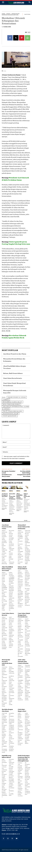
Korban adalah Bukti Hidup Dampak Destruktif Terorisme (23, 473)
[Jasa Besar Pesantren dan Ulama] (5, 487)
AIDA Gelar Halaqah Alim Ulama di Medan (23, 661)
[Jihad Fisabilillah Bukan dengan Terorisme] (19, 487)
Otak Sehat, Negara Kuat (22, 710)
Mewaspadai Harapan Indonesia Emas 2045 (7, 662)
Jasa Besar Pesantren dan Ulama (14, 354)
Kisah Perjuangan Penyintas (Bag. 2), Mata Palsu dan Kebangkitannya (24, 758)
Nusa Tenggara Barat (11, 404)
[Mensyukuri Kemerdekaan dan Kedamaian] (12, 487)
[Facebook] (10, 37)
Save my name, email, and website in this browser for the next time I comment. (15, 457)
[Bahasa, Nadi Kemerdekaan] (27, 487)
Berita (8, 13)
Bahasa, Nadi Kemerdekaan (13, 373)
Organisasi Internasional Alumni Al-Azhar (15, 408)
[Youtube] (16, 838)
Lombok (6, 399)
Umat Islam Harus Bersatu (12, 378)
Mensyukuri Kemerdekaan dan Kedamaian (12, 496)
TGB (4, 411)
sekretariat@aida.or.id (13, 834)
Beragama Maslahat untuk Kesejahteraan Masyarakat (8, 473)
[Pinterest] (21, 37)
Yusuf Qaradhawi (10, 416)
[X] (15, 37)
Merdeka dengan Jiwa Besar (7, 710)
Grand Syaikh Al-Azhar (17, 397)
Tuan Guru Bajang (15, 411)
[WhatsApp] (27, 37)
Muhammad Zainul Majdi (12, 402)
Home (3, 13)
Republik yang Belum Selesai (6, 756)
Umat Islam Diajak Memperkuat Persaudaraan (24, 615)
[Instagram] (8, 838)
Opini (25, 490)
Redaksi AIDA (7, 26)
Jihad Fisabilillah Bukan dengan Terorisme (19, 496)
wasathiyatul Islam (10, 413)
